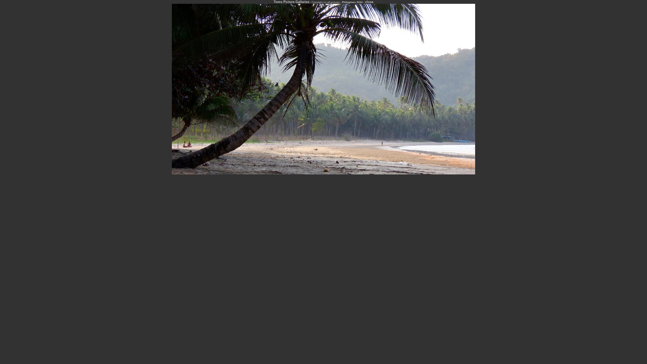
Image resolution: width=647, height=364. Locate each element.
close (369, 2)
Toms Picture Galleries (291, 2)
